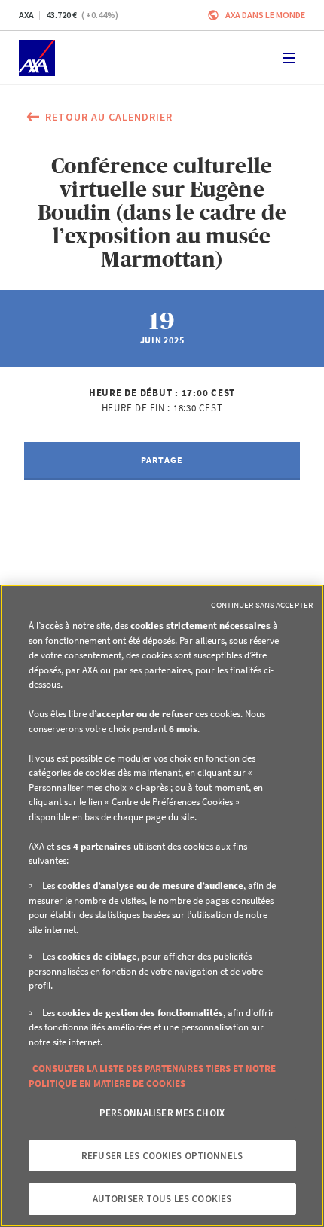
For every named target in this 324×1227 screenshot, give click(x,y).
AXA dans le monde (265, 14)
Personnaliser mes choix (162, 1112)
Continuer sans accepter (262, 605)
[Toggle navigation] (288, 58)
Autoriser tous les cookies (162, 1198)
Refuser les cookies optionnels (162, 1155)
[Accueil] (37, 58)
